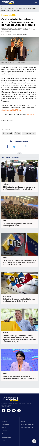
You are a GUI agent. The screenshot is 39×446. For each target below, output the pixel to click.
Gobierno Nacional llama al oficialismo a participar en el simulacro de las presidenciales (19, 377)
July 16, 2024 (30, 114)
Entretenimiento (6, 437)
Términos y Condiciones (27, 424)
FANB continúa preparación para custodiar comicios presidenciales (18, 224)
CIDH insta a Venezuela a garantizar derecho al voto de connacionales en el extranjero (19, 188)
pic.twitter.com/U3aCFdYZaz (11, 110)
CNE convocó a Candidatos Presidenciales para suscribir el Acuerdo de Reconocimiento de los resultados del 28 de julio (19, 262)
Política (17, 133)
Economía (4, 430)
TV (2, 443)
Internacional (5, 424)
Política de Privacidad (27, 427)
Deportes (4, 434)
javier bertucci (7, 133)
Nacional (4, 421)
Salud (3, 440)
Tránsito (23, 421)
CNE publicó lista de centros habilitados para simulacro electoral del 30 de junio (19, 300)
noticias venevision (28, 133)
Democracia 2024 (5, 6)
